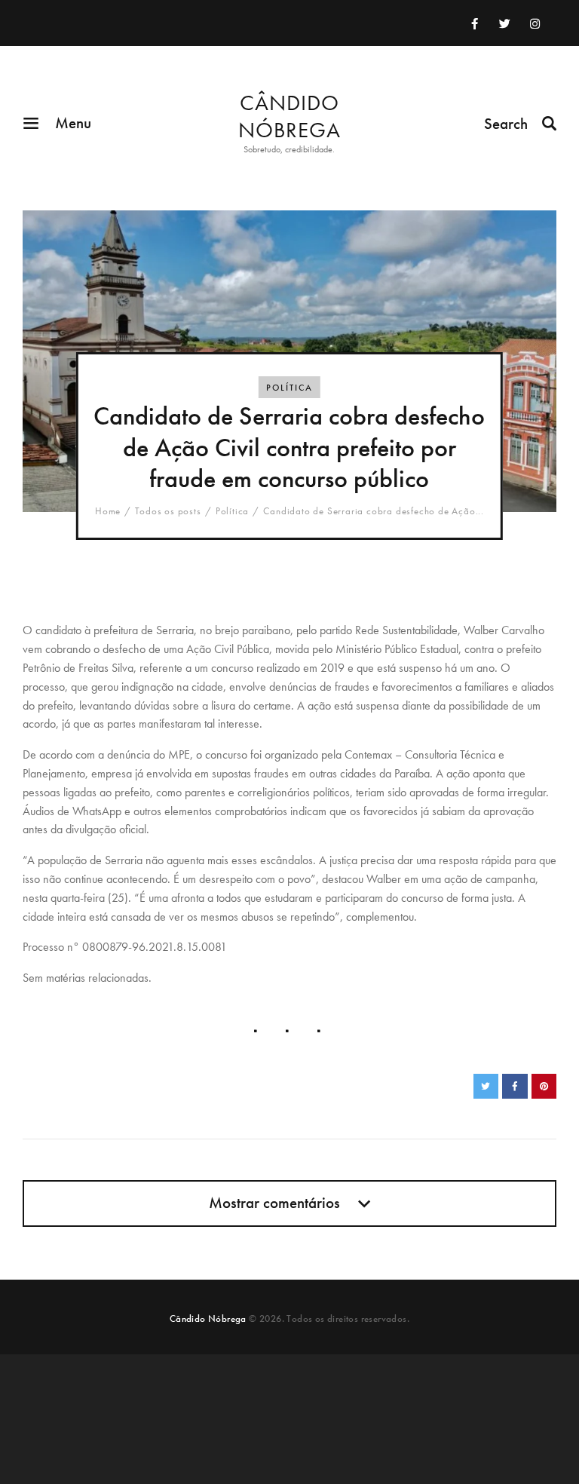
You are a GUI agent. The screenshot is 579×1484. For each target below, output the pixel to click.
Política (289, 388)
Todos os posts (168, 510)
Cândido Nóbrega (208, 1318)
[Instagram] (534, 23)
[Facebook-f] (474, 23)
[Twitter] (504, 23)
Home (108, 511)
